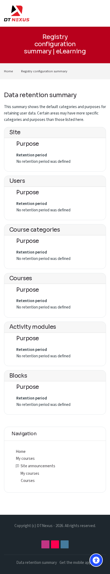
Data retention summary (36, 562)
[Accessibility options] (96, 560)
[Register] (91, 13)
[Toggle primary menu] (102, 13)
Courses (28, 481)
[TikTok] (55, 544)
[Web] (65, 544)
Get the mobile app (75, 562)
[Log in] (81, 13)
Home (8, 71)
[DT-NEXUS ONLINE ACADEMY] (16, 13)
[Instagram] (45, 544)
